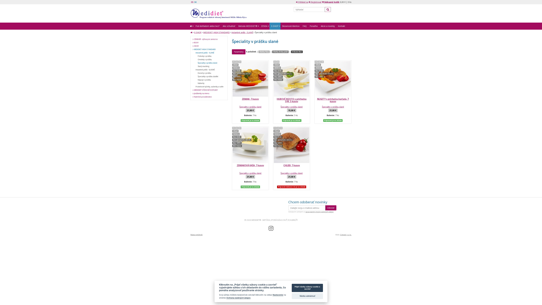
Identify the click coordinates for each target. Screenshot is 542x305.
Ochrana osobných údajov (238, 298)
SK (195, 2)
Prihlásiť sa (303, 2)
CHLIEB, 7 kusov (291, 165)
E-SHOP (197, 32)
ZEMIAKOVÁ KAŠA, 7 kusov (250, 165)
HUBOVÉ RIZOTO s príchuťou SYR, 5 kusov (291, 100)
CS (192, 2)
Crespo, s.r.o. (345, 234)
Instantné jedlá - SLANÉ (242, 32)
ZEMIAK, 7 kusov (250, 99)
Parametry (238, 51)
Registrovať (315, 2)
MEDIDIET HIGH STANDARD (216, 32)
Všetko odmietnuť (307, 296)
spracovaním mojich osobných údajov (320, 212)
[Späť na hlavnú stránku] (218, 13)
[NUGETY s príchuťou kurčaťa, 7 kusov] (333, 79)
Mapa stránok (197, 234)
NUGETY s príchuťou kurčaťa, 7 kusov (333, 100)
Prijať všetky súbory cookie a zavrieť (307, 288)
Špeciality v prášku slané (250, 106)
